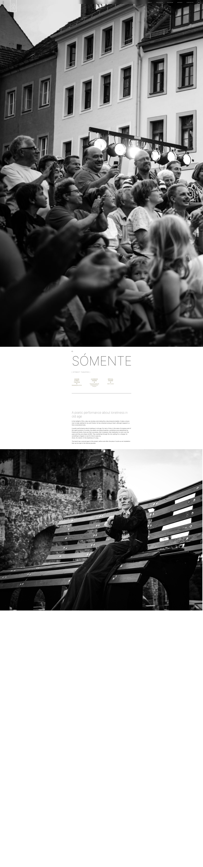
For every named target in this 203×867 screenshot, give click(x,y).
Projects (159, 2)
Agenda (179, 2)
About (150, 2)
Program (170, 2)
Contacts (190, 2)
